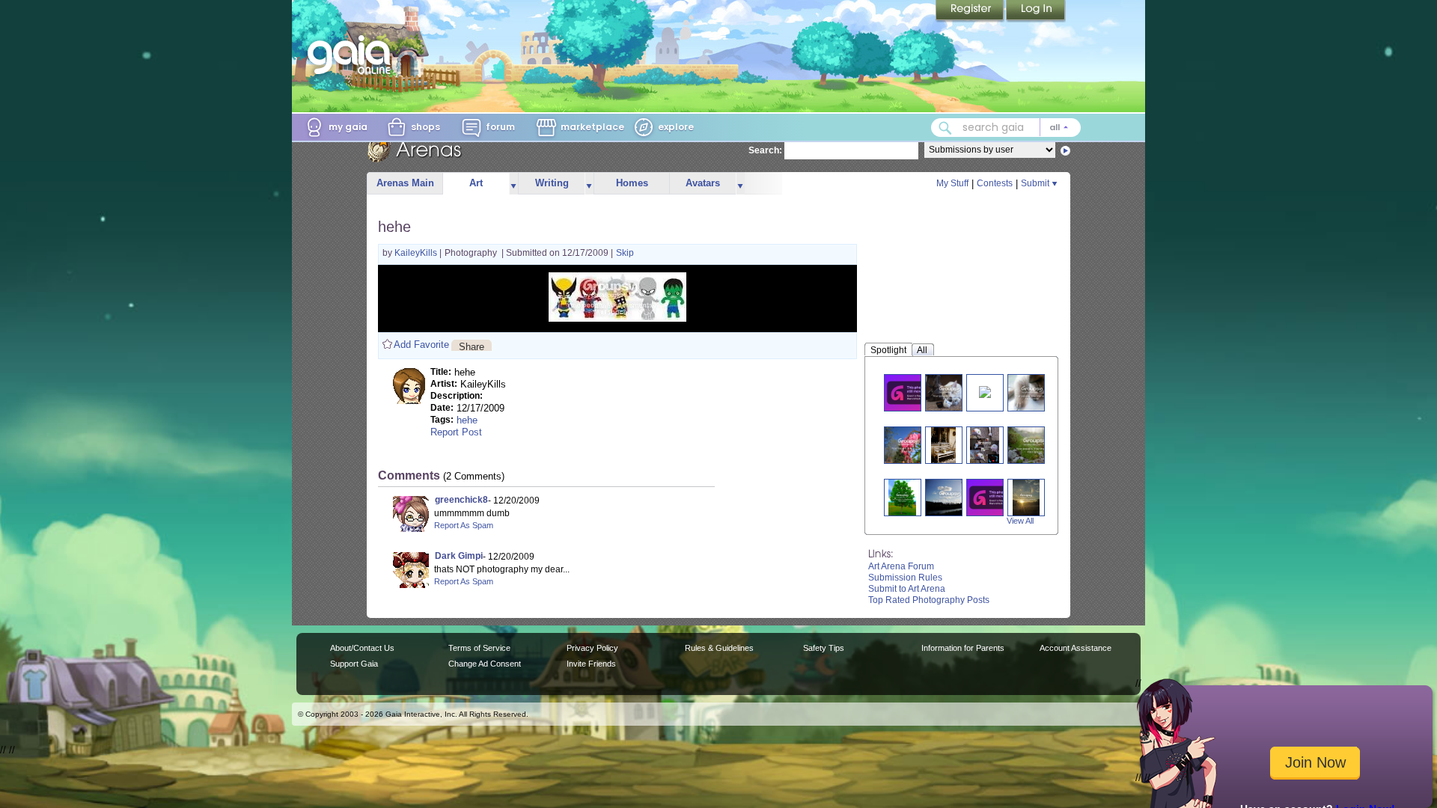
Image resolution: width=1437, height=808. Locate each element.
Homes (632, 183)
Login (1036, 11)
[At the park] (912, 392)
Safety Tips (823, 647)
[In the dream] (985, 391)
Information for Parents (962, 647)
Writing (552, 183)
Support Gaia (354, 663)
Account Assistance (1075, 647)
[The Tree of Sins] (902, 497)
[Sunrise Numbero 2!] (1026, 497)
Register (971, 11)
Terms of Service (479, 647)
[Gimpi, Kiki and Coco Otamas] (950, 392)
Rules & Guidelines (719, 647)
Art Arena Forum (901, 566)
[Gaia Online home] (352, 54)
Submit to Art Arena (906, 589)
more (513, 184)
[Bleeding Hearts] (909, 444)
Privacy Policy (592, 647)
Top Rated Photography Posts (928, 600)
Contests (995, 183)
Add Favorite (421, 344)
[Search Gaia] (945, 127)
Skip (625, 253)
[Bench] (943, 444)
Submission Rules (905, 577)
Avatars (703, 183)
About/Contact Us (362, 647)
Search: (765, 150)
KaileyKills (416, 253)
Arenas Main (405, 183)
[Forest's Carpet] (1035, 444)
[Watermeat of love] (984, 444)
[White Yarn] (994, 497)
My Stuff (952, 183)
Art (476, 183)
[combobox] (1006, 127)
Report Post (456, 432)
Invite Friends (591, 663)
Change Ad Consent (484, 663)
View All (1020, 520)
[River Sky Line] (950, 497)
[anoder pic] (1032, 392)
